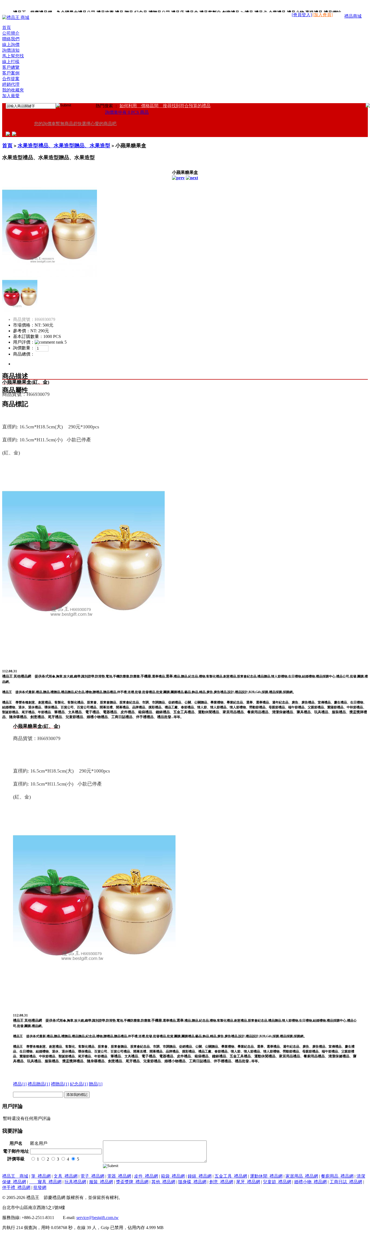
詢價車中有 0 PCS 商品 (127, 112)
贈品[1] (95, 1084)
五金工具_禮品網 (231, 1176)
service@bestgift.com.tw (97, 1217)
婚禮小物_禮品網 (310, 1181)
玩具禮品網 (75, 1181)
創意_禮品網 (221, 1181)
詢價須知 (11, 50)
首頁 (6, 27)
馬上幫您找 (13, 56)
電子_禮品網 (92, 1176)
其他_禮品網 (163, 1181)
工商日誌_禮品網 (346, 1181)
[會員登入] (302, 14)
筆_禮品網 (41, 1176)
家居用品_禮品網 (301, 1176)
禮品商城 (353, 16)
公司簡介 (11, 33)
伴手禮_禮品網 (16, 1187)
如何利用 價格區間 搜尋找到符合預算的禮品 (164, 105)
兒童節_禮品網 (277, 1181)
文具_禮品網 (65, 1176)
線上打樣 (11, 61)
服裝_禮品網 (101, 1181)
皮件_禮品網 (146, 1176)
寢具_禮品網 (45, 1181)
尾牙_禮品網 (248, 1181)
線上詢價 (11, 44)
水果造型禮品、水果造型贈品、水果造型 (64, 145)
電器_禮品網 (119, 1176)
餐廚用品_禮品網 (337, 1176)
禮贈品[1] (60, 1084)
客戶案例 (11, 73)
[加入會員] (323, 14)
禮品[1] (20, 1084)
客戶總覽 (11, 67)
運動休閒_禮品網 (266, 1176)
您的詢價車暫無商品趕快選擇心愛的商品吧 (75, 123)
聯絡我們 (11, 39)
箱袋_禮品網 (173, 1176)
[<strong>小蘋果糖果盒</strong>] (49, 275)
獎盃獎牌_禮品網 (132, 1181)
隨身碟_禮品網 (192, 1181)
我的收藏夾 (13, 90)
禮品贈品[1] (39, 1084)
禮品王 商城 (15, 1176)
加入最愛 (11, 95)
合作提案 (11, 78)
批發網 (39, 1187)
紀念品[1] (79, 1084)
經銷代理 (11, 84)
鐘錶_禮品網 (200, 1176)
